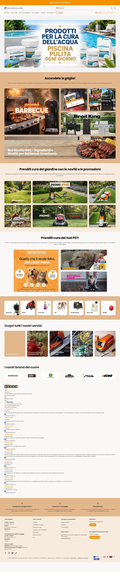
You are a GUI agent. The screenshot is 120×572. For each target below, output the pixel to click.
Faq (34, 540)
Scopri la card (95, 539)
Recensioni (86, 560)
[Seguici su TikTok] (16, 555)
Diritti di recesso (37, 537)
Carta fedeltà (64, 530)
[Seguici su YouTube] (12, 555)
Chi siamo (63, 527)
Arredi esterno (50, 12)
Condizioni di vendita (38, 527)
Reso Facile (36, 535)
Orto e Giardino (35, 12)
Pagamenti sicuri (37, 530)
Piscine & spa (14, 12)
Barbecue (6, 12)
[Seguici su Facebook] (5, 555)
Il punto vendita (65, 525)
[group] (60, 45)
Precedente (7, 409)
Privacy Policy (73, 560)
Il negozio (60, 12)
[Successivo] (75, 2)
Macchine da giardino (24, 12)
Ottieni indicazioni (65, 540)
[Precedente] (44, 2)
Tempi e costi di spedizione (40, 532)
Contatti (35, 525)
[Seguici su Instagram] (9, 555)
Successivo (14, 409)
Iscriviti (93, 527)
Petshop (43, 12)
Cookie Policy (80, 560)
